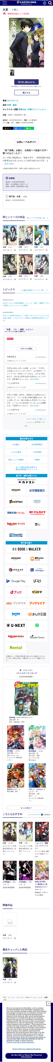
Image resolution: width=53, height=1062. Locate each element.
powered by (30, 422)
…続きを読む (8, 164)
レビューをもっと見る (34, 419)
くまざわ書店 (16, 452)
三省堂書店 (37, 452)
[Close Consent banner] (48, 1003)
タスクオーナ (12, 100)
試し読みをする (28, 82)
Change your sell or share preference (20, 1042)
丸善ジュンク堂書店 (16, 460)
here (17, 1019)
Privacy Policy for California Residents (27, 1049)
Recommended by (34, 814)
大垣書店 (15, 444)
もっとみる (25, 808)
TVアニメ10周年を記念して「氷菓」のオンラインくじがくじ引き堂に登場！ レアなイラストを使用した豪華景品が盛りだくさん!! (26, 318)
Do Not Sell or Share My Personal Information (27, 1037)
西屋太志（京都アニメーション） (32, 109)
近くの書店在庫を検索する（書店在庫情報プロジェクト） (26, 468)
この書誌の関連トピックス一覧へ (32, 290)
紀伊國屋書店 (37, 444)
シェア (19, 128)
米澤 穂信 (12, 105)
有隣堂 (37, 460)
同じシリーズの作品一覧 (36, 218)
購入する (26, 93)
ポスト (9, 128)
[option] (11, 926)
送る (30, 128)
